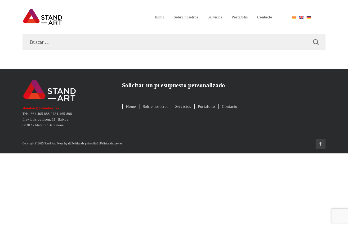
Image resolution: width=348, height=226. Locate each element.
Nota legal (63, 143)
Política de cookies (111, 143)
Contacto (264, 17)
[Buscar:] (174, 42)
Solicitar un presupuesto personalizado (173, 85)
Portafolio (240, 17)
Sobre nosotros (186, 17)
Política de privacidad (84, 143)
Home (159, 17)
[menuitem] (294, 17)
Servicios (215, 17)
